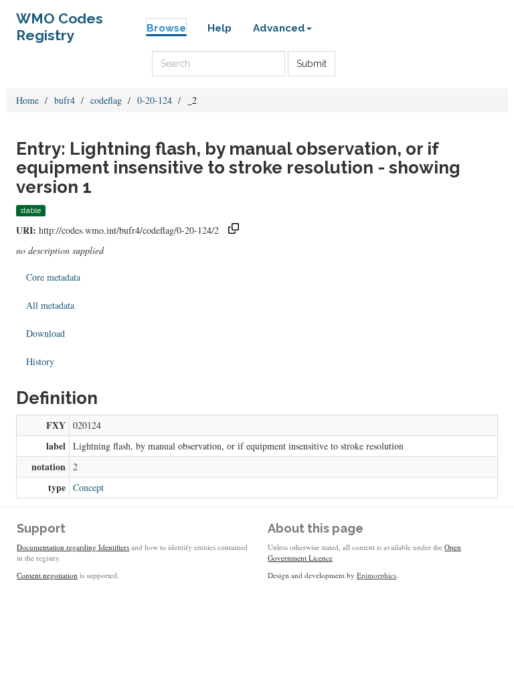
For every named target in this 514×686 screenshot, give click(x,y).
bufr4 (64, 100)
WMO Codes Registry (59, 21)
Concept (88, 487)
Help (219, 28)
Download (45, 333)
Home (27, 100)
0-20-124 (154, 100)
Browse (166, 28)
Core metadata (53, 277)
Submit (311, 63)
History (40, 361)
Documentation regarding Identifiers (73, 547)
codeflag (106, 100)
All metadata (50, 305)
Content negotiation (47, 575)
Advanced (279, 28)
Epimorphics (376, 575)
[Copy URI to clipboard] (233, 230)
